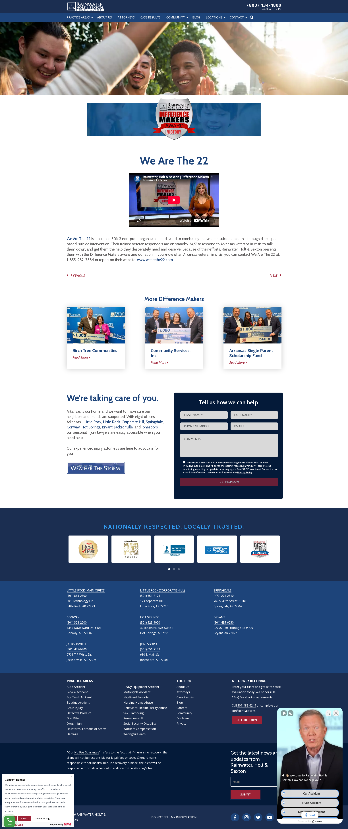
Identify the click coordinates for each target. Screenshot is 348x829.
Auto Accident (76, 687)
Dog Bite (73, 718)
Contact (237, 17)
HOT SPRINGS (149, 617)
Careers (182, 708)
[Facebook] (235, 817)
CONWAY (73, 617)
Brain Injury (75, 708)
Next (275, 275)
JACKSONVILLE (77, 644)
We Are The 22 (78, 238)
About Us (104, 17)
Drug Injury (74, 724)
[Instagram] (246, 817)
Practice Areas (78, 17)
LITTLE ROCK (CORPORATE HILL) (162, 590)
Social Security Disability (139, 724)
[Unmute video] (284, 713)
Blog (196, 17)
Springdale (154, 422)
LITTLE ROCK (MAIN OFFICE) (86, 590)
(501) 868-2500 (77, 596)
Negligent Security (136, 697)
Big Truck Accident (79, 697)
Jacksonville (123, 427)
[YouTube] (269, 817)
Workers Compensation (139, 729)
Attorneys (126, 17)
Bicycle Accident (77, 692)
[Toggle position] (328, 713)
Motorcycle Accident (136, 692)
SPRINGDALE (222, 590)
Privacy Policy (244, 472)
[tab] (169, 569)
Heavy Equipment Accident (141, 687)
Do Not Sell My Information (174, 817)
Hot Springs (90, 427)
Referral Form (247, 720)
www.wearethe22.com (155, 259)
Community (175, 17)
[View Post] (96, 325)
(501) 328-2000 (77, 622)
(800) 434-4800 (264, 5)
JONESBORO (148, 644)
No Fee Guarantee (86, 752)
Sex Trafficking (133, 713)
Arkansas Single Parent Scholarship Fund (251, 353)
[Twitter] (258, 817)
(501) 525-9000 (150, 622)
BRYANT (219, 617)
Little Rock (92, 422)
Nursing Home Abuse (138, 703)
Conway (73, 427)
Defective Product (79, 713)
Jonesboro (150, 427)
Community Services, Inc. (170, 353)
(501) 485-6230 (224, 622)
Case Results (150, 17)
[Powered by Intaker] (317, 821)
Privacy (181, 724)
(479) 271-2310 (224, 596)
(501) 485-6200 (77, 649)
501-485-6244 (246, 705)
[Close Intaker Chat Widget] (336, 713)
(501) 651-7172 (150, 649)
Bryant (107, 427)
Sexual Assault (133, 718)
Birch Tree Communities (94, 350)
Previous (76, 275)
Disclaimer (184, 718)
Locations (214, 17)
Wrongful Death (134, 734)
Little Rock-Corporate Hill (123, 422)
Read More (80, 357)
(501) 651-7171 (150, 596)
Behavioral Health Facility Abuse (145, 708)
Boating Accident (78, 703)
